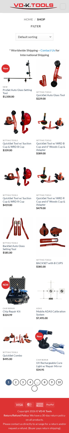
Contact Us (47, 50)
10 (59, 382)
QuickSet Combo (12, 355)
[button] (5, 6)
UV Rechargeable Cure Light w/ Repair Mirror (49, 364)
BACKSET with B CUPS (49, 263)
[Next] (34, 388)
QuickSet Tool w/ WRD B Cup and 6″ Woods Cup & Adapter (50, 146)
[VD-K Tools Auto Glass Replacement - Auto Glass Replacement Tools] (33, 6)
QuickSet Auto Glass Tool (50, 95)
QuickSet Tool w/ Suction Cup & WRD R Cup (17, 200)
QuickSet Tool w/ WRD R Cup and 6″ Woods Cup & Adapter (50, 201)
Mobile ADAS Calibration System (51, 313)
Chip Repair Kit (11, 311)
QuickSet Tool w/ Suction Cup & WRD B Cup (17, 145)
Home (28, 19)
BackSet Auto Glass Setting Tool (14, 248)
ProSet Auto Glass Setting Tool (17, 92)
